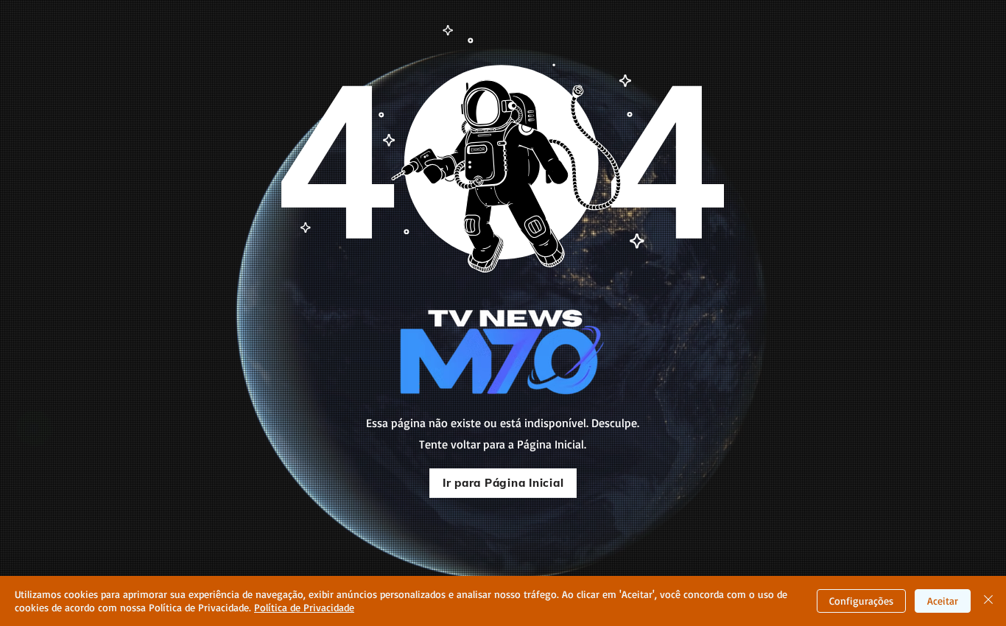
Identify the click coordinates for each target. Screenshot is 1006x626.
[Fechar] (988, 601)
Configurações (861, 600)
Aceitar (942, 600)
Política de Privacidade (304, 607)
